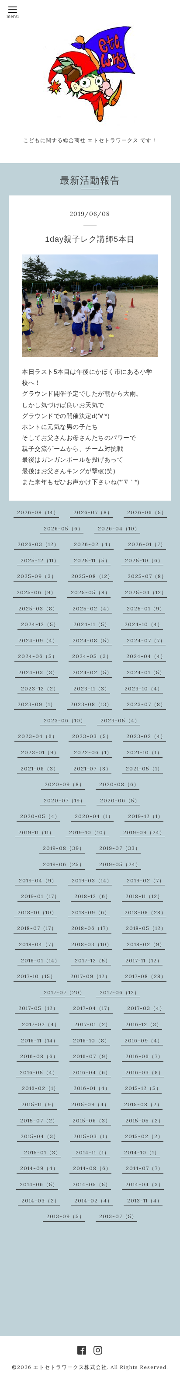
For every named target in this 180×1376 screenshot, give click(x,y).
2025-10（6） (144, 560)
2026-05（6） (63, 528)
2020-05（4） (40, 816)
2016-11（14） (40, 1040)
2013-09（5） (65, 1216)
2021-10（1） (145, 752)
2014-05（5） (92, 1184)
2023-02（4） (146, 736)
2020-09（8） (65, 784)
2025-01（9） (146, 608)
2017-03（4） (146, 1008)
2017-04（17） (93, 1008)
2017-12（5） (93, 960)
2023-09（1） (36, 704)
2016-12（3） (143, 1024)
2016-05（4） (39, 1072)
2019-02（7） (146, 880)
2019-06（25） (64, 864)
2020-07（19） (65, 800)
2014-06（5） (39, 1184)
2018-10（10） (37, 912)
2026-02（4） (94, 544)
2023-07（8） (146, 704)
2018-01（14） (40, 960)
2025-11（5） (92, 560)
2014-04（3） (144, 1184)
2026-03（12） (38, 544)
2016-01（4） (92, 1088)
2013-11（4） (145, 1200)
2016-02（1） (40, 1088)
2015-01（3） (42, 1152)
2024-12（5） (40, 624)
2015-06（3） (92, 1120)
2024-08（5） (92, 640)
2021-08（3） (40, 768)
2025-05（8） (91, 592)
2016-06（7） (144, 1056)
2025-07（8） (147, 576)
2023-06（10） (65, 720)
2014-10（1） (142, 1152)
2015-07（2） (39, 1120)
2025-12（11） (40, 560)
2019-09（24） (144, 832)
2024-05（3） (92, 656)
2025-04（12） (146, 592)
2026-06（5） (147, 512)
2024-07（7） (146, 640)
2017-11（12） (144, 960)
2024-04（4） (146, 656)
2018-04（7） (38, 944)
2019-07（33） (120, 848)
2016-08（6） (39, 1056)
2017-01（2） (92, 1024)
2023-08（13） (91, 704)
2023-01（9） (40, 752)
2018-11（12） (144, 896)
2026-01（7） (147, 544)
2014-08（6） (92, 1168)
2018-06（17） (91, 928)
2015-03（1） (92, 1136)
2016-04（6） (92, 1072)
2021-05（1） (144, 768)
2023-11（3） (91, 688)
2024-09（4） (38, 640)
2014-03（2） (40, 1200)
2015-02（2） (144, 1136)
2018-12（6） (92, 896)
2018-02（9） (146, 944)
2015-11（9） (39, 1104)
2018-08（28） (145, 912)
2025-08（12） (92, 576)
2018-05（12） (146, 928)
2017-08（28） (145, 976)
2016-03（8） (144, 1072)
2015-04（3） (40, 1136)
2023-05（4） (120, 720)
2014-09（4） (39, 1168)
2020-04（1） (94, 816)
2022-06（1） (93, 752)
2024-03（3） (38, 672)
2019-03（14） (92, 880)
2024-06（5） (38, 656)
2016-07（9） (92, 1056)
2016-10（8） (91, 1040)
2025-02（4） (92, 608)
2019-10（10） (89, 832)
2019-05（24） (120, 864)
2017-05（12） (38, 1008)
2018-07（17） (37, 928)
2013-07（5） (118, 1216)
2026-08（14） (38, 512)
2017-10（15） (36, 976)
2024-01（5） (146, 672)
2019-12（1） (145, 816)
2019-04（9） (38, 880)
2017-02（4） (41, 1024)
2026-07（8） (93, 512)
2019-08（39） (64, 848)
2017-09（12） (90, 976)
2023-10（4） (144, 688)
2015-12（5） (143, 1088)
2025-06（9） (36, 592)
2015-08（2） (143, 1104)
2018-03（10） (91, 944)
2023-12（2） (40, 688)
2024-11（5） (91, 624)
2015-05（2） (144, 1120)
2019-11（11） (36, 832)
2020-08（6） (119, 784)
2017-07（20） (64, 992)
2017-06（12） (120, 992)
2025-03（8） (38, 608)
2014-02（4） (93, 1200)
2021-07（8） (92, 768)
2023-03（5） (92, 736)
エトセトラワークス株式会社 (70, 1367)
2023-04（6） (38, 736)
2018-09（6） (91, 912)
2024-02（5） (92, 672)
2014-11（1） (93, 1152)
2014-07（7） (144, 1168)
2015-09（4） (90, 1104)
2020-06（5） (120, 800)
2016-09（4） (144, 1040)
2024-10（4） (144, 624)
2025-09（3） (37, 576)
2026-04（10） (119, 528)
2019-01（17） (40, 896)
